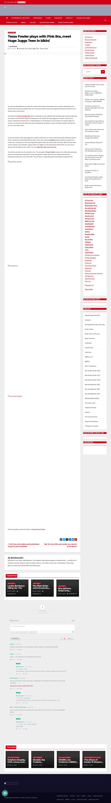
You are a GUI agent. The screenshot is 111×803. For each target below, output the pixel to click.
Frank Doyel (27, 698)
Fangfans (58, 18)
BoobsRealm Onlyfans (21, 18)
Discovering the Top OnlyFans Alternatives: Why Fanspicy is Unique (94, 123)
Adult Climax (89, 247)
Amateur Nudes (90, 53)
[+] (36, 631)
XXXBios (88, 242)
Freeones (88, 271)
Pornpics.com (89, 218)
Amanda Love (23, 48)
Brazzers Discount (90, 39)
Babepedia (88, 268)
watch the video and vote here (46, 147)
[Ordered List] (21, 632)
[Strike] (19, 632)
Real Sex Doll (89, 216)
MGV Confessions (90, 366)
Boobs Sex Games (83, 18)
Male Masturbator (90, 211)
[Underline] (16, 632)
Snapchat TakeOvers (91, 421)
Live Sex (33, 22)
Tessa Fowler (44, 48)
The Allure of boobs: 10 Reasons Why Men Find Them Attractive (94, 108)
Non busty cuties (90, 403)
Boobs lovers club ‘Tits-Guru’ (94, 273)
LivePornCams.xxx (91, 47)
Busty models (11, 32)
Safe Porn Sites (90, 278)
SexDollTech (89, 229)
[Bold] (11, 632)
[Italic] (14, 632)
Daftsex (87, 231)
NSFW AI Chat (89, 213)
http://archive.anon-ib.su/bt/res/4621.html (21, 686)
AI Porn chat (89, 200)
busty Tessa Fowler (38, 529)
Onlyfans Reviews (90, 407)
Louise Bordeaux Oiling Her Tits (16, 587)
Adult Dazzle (89, 245)
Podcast (87, 412)
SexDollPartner (90, 226)
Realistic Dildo (89, 234)
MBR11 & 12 (89, 357)
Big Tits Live (88, 37)
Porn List (87, 281)
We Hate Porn (89, 276)
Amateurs (88, 320)
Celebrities (88, 343)
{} (33, 631)
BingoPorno (88, 42)
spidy (25, 669)
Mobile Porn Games (65, 22)
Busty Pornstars (90, 338)
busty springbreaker (24, 116)
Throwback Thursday (91, 426)
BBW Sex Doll (89, 221)
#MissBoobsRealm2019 (92, 315)
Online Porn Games (47, 22)
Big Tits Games (89, 50)
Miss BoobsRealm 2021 (92, 389)
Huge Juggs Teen (33, 48)
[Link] (31, 632)
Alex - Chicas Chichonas (18, 707)
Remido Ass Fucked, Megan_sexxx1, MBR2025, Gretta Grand (93, 93)
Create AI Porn (89, 55)
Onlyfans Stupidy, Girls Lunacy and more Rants (16, 762)
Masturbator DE (90, 203)
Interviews (37, 18)
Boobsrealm (13, 46)
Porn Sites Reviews (91, 417)
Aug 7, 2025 (63, 765)
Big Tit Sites (89, 239)
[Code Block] (28, 632)
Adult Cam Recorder (91, 58)
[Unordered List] (24, 632)
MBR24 (23, 22)
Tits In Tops (89, 289)
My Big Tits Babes (90, 258)
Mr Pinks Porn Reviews (92, 255)
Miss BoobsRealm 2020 (92, 384)
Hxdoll (87, 237)
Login (73, 620)
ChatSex (87, 45)
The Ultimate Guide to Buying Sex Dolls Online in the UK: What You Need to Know (94, 157)
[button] (105, 20)
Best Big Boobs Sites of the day (95, 324)
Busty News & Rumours (92, 334)
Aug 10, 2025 (13, 765)
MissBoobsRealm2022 (92, 398)
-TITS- (87, 250)
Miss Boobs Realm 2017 (92, 375)
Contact (69, 18)
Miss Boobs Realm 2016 (92, 370)
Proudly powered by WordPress (12, 797)
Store (48, 18)
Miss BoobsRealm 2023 (92, 394)
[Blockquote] (26, 632)
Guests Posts (11, 22)
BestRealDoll (89, 224)
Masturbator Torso (91, 205)
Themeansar (34, 797)
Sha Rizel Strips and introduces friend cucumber (41, 588)
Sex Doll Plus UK (90, 208)
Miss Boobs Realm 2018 (92, 380)
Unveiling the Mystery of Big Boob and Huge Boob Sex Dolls (94, 179)
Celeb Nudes (89, 252)
